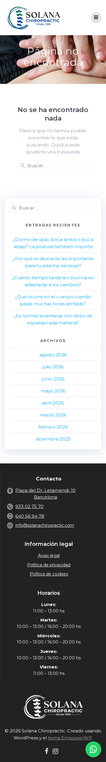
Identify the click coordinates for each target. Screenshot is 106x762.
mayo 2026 (53, 391)
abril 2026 (53, 403)
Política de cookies (49, 574)
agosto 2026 (53, 355)
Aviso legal (49, 555)
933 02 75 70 (29, 506)
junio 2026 (53, 379)
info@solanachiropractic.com (44, 525)
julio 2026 (53, 367)
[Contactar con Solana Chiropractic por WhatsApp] (93, 749)
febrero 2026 (53, 427)
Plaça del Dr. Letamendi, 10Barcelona (45, 493)
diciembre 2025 (53, 439)
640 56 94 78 (29, 516)
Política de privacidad (48, 565)
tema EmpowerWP (70, 738)
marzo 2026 (53, 415)
